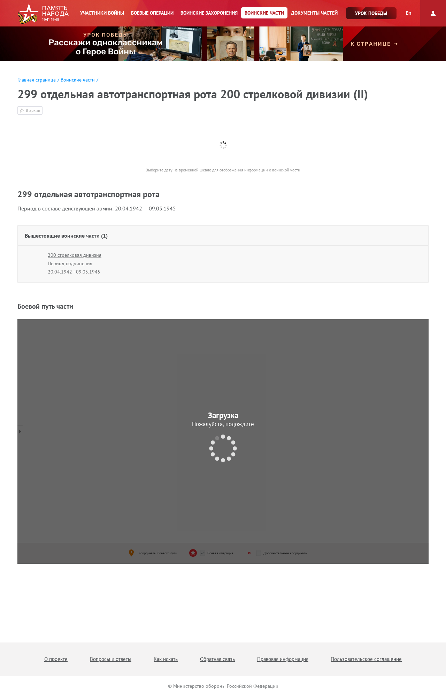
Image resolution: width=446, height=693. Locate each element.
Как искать (166, 659)
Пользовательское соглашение (366, 659)
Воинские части (78, 80)
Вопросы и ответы (110, 659)
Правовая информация (282, 659)
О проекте (56, 659)
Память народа (43, 13)
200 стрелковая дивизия (74, 255)
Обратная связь (217, 659)
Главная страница (36, 80)
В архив (33, 110)
